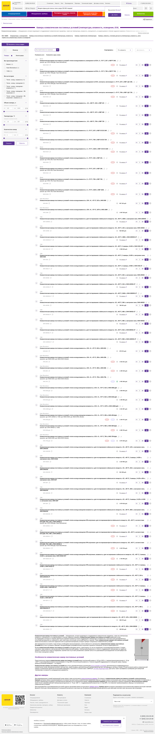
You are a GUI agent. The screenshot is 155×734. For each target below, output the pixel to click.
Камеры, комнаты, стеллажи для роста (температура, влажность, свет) (119, 35)
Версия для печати (148, 731)
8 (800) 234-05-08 (146, 716)
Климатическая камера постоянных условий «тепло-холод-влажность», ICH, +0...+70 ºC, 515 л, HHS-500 (73, 200)
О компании (50, 3)
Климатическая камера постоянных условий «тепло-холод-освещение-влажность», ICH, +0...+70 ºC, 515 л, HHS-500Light (78, 387)
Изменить (127, 14)
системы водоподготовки (101, 668)
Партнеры (77, 3)
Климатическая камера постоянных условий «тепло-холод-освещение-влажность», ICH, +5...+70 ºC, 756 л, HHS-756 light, (78, 436)
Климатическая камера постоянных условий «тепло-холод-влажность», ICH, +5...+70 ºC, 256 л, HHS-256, (73, 357)
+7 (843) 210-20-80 (146, 719)
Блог (62, 3)
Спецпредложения (14, 13)
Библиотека (141, 13)
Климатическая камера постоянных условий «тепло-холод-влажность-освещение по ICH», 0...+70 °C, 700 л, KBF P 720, (78, 71)
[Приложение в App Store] (8, 725)
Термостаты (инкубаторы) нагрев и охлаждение (16, 37)
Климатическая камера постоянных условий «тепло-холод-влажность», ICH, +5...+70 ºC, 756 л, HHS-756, (73, 377)
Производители (69, 3)
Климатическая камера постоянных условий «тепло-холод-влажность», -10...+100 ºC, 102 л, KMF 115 (72, 103)
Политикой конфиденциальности (53, 723)
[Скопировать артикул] (50, 65)
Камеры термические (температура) (85, 35)
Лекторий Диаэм (61, 697)
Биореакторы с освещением (18, 35)
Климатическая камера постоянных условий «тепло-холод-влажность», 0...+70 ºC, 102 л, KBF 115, (71, 158)
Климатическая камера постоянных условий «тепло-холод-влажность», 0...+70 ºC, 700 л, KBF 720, (71, 179)
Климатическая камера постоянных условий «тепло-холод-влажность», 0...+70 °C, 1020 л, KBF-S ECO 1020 (74, 149)
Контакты (107, 3)
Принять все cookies (111, 721)
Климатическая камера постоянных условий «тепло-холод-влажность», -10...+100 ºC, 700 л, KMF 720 (72, 121)
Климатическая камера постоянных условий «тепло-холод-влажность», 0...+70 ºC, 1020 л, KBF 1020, (72, 190)
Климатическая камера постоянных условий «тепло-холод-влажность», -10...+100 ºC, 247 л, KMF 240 (72, 112)
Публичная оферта (6, 730)
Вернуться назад (7, 23)
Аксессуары (20, 55)
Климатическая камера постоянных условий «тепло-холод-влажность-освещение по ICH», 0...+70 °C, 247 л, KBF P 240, (78, 60)
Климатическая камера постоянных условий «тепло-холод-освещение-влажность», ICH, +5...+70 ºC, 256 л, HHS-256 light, (78, 415)
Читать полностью (143, 33)
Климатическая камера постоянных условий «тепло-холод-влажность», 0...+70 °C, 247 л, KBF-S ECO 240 (73, 130)
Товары (6, 55)
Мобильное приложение (63, 705)
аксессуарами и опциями (98, 665)
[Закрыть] (124, 718)
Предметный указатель (36, 707)
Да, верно (115, 14)
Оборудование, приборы (39, 13)
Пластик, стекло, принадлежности (39, 702)
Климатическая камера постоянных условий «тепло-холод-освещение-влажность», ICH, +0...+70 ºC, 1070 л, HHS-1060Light (79, 406)
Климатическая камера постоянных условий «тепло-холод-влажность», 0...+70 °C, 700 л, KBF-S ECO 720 (73, 139)
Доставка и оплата (99, 3)
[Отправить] (151, 701)
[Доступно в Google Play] (18, 725)
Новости (57, 3)
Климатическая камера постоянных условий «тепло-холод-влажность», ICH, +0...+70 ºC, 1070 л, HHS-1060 (74, 209)
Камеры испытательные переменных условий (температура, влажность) (51, 35)
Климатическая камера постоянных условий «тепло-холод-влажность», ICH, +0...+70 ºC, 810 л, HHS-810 (73, 348)
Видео (86, 707)
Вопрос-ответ (88, 712)
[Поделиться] (120, 61)
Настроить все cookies (111, 725)
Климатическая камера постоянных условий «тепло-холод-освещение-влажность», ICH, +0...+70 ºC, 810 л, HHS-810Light (78, 397)
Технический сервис (87, 3)
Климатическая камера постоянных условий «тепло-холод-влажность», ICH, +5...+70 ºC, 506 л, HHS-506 (73, 368)
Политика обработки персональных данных (12, 731)
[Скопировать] (118, 61)
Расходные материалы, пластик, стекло (64, 13)
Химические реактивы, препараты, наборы (90, 13)
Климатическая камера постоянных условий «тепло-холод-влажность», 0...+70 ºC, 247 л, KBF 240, (71, 168)
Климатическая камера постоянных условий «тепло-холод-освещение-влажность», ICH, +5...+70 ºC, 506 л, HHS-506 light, (78, 426)
